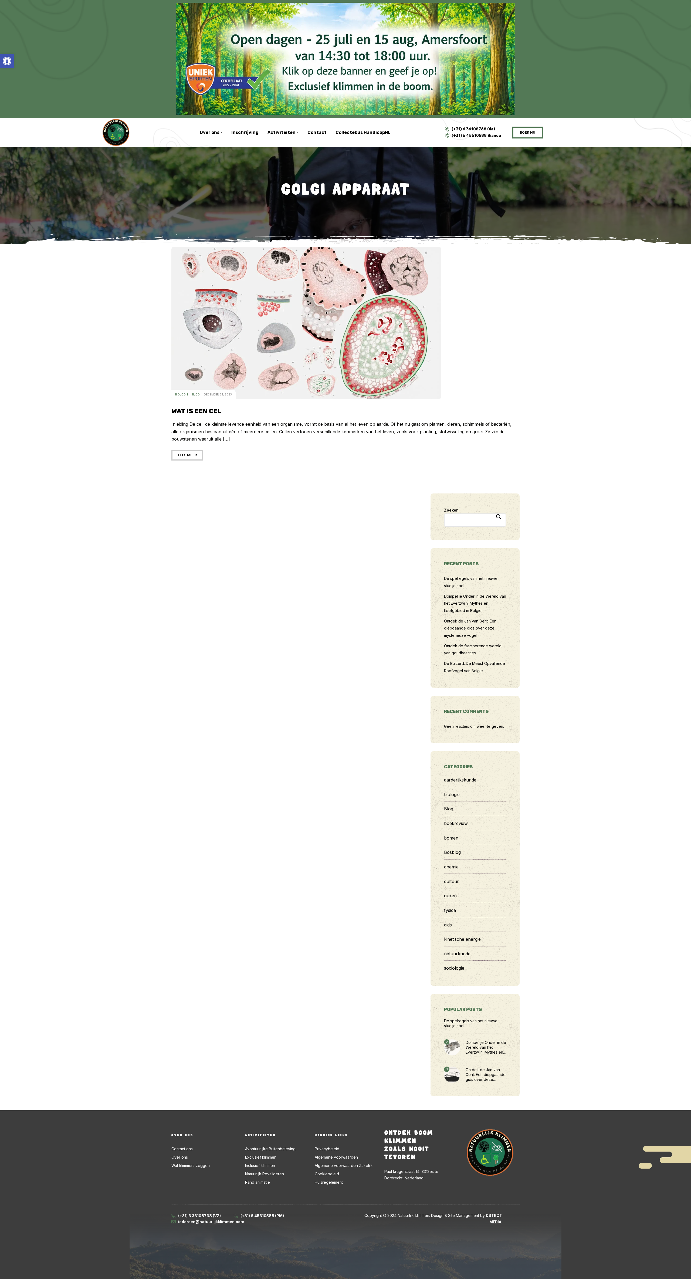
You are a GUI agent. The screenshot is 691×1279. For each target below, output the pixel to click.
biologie (181, 394)
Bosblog (452, 852)
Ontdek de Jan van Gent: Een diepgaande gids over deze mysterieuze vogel (470, 628)
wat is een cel (196, 411)
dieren (450, 895)
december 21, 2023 (218, 394)
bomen (451, 838)
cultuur (451, 881)
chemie (451, 866)
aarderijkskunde (460, 780)
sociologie (454, 968)
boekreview (456, 823)
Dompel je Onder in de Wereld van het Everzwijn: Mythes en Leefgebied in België (475, 603)
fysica (450, 910)
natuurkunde (457, 953)
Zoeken (451, 510)
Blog (196, 394)
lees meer (187, 455)
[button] (7, 61)
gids (448, 925)
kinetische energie (462, 939)
